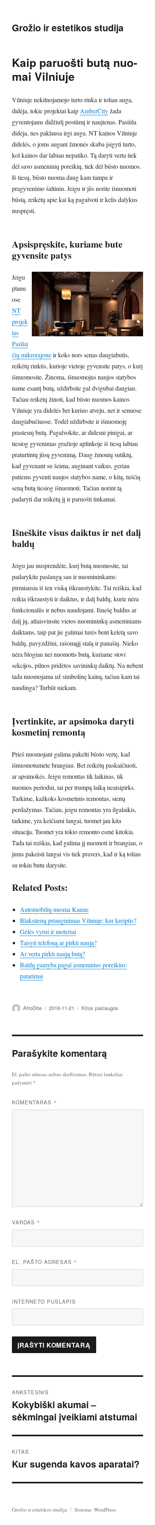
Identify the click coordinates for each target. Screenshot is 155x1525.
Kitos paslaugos (99, 1008)
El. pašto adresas (44, 1262)
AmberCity (94, 111)
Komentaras (34, 1102)
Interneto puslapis (44, 1301)
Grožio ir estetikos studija (68, 27)
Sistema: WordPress (95, 1509)
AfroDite (32, 1008)
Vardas (26, 1222)
